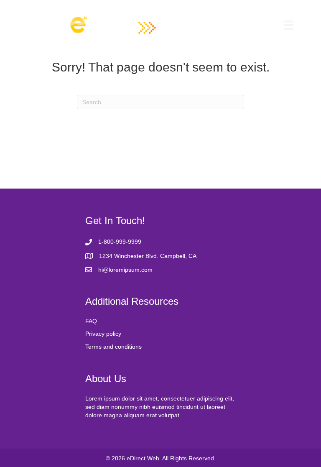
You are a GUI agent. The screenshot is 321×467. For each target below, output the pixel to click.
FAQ (91, 321)
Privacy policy (103, 333)
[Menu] (288, 25)
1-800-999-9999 (119, 241)
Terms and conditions (113, 346)
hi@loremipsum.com (125, 269)
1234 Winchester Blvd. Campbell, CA (147, 256)
